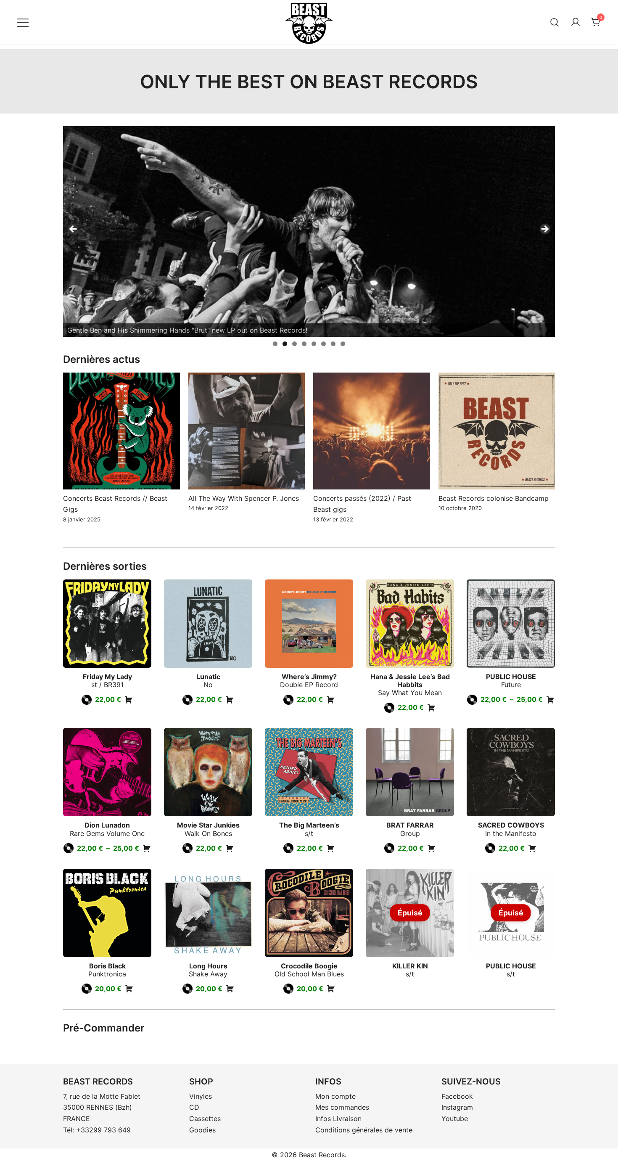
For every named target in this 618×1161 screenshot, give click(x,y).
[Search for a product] (554, 22)
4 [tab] (304, 343)
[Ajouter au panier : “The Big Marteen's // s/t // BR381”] (330, 848)
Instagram (457, 1107)
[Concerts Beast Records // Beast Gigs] (121, 431)
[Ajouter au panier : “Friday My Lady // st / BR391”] (128, 700)
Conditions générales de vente (363, 1130)
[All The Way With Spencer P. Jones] (246, 431)
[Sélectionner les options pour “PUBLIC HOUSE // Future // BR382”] (550, 700)
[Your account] (575, 22)
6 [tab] (323, 343)
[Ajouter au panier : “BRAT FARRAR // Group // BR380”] (431, 848)
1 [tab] (275, 343)
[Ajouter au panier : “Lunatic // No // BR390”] (229, 700)
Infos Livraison (338, 1118)
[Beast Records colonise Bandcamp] (496, 431)
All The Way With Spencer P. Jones (243, 498)
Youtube (454, 1118)
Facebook (457, 1096)
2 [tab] (285, 343)
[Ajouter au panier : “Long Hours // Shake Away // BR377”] (230, 988)
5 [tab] (314, 343)
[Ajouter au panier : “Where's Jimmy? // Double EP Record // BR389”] (330, 700)
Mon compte (335, 1096)
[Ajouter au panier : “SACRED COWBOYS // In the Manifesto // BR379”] (532, 848)
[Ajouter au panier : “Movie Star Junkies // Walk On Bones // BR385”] (229, 848)
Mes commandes (342, 1107)
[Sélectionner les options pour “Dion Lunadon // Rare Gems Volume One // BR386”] (147, 848)
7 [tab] (333, 343)
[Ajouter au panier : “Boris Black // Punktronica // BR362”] (129, 988)
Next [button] (544, 229)
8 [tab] (343, 343)
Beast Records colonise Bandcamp (493, 498)
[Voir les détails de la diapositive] (309, 231)
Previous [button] (73, 229)
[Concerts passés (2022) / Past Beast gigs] (371, 431)
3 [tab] (294, 343)
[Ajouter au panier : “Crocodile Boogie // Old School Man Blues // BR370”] (331, 988)
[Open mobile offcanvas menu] (23, 22)
